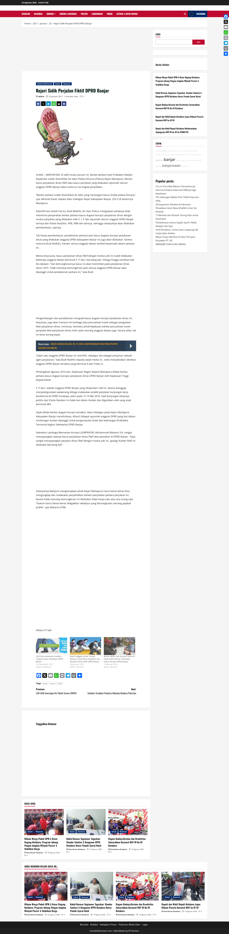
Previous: (56, 691)
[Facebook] (225, 16)
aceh (188, 155)
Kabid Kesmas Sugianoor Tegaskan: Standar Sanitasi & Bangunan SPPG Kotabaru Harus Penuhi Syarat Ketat (83, 842)
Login (145, 924)
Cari (158, 34)
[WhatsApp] (225, 32)
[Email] (225, 27)
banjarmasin (171, 165)
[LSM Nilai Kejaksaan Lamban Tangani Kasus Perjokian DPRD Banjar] (51, 646)
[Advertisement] (86, 49)
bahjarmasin (197, 160)
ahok (191, 155)
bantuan (158, 151)
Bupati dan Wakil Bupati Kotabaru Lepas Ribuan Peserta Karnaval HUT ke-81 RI (181, 906)
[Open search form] (185, 13)
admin (41, 96)
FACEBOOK (200, 13)
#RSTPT (183, 155)
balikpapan (198, 155)
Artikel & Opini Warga (127, 13)
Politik (84, 13)
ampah (170, 151)
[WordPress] (225, 48)
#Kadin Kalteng (189, 151)
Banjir (175, 151)
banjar (45, 683)
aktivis (164, 151)
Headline (26, 13)
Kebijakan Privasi (108, 924)
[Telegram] (225, 43)
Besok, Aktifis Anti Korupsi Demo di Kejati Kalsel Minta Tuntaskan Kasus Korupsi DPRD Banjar (119, 659)
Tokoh (110, 13)
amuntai (180, 151)
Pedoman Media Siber (129, 924)
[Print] (225, 37)
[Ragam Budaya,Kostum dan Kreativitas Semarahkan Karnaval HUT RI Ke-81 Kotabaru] (128, 822)
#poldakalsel (175, 155)
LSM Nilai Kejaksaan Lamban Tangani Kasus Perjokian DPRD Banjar (49, 659)
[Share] (225, 53)
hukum (53, 683)
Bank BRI (159, 166)
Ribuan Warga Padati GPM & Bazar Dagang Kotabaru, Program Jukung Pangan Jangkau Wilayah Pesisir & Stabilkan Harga (41, 844)
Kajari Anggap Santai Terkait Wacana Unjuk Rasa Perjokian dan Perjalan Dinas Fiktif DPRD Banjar (85, 659)
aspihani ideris (188, 160)
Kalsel (57, 84)
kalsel (60, 683)
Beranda (84, 924)
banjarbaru (185, 166)
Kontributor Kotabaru (34, 852)
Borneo (50, 13)
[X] (225, 21)
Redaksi (94, 924)
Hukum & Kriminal (68, 13)
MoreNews (119, 930)
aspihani (159, 160)
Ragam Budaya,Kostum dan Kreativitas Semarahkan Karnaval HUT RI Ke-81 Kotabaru (127, 842)
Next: (112, 691)
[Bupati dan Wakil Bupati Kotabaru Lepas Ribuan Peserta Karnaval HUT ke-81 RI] (183, 886)
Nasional (38, 13)
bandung (179, 160)
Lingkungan (97, 13)
